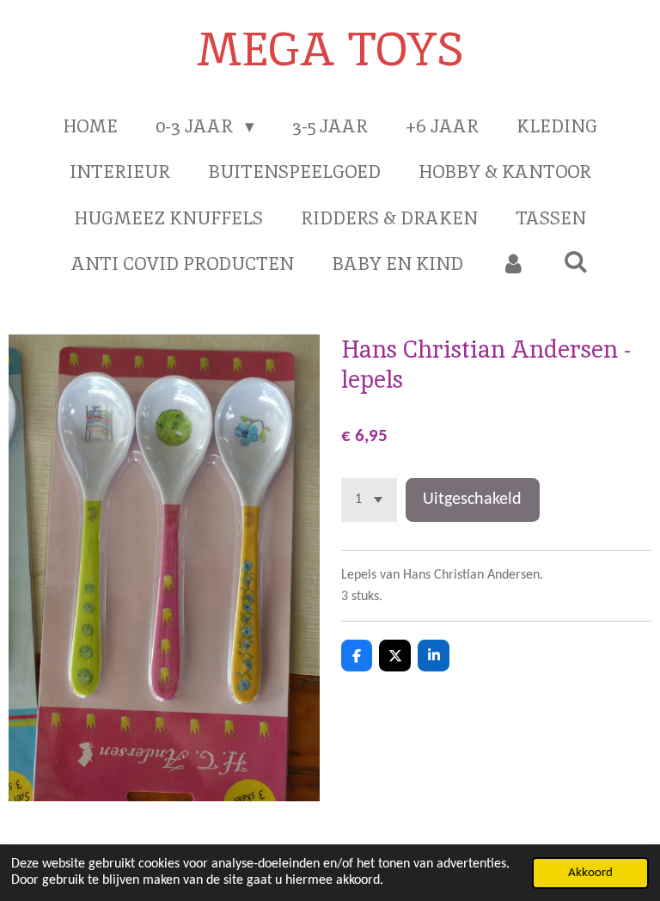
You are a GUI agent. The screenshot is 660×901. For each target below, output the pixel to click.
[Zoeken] (576, 262)
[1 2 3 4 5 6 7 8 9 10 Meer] (369, 500)
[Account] (513, 264)
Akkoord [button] (590, 873)
